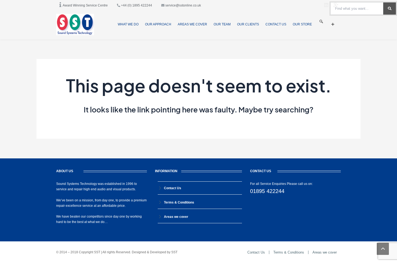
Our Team (222, 24)
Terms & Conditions (179, 202)
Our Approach (158, 24)
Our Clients (248, 24)
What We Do (128, 24)
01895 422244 (267, 191)
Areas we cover (192, 24)
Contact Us (275, 24)
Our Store (302, 24)
